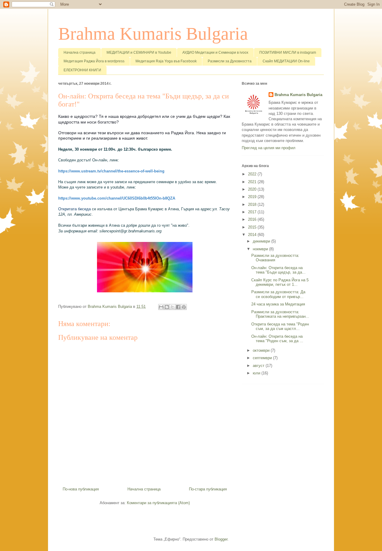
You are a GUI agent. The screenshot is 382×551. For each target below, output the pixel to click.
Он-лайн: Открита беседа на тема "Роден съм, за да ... (277, 338)
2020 (253, 189)
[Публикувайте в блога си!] (167, 307)
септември (263, 358)
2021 (253, 182)
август (259, 365)
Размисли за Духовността (230, 61)
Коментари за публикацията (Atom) (158, 503)
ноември (261, 249)
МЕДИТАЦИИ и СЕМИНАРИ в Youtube (139, 52)
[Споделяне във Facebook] (178, 307)
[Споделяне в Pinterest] (184, 307)
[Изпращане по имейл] (161, 307)
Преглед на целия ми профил (268, 148)
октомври (262, 350)
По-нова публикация (81, 489)
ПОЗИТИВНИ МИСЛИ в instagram (287, 52)
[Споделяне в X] (172, 307)
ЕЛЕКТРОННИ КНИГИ (82, 70)
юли (257, 373)
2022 (253, 174)
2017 (253, 212)
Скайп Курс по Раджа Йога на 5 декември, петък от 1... (280, 282)
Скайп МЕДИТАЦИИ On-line (286, 61)
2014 (253, 234)
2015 (253, 227)
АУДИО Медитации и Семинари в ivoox (215, 52)
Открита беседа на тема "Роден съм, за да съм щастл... (280, 326)
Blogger (221, 539)
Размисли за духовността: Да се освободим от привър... (278, 294)
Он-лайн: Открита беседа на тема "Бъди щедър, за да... (278, 270)
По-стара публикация (208, 489)
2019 (253, 197)
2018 (253, 204)
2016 (253, 219)
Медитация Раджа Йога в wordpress (94, 61)
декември (262, 241)
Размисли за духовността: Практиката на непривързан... (280, 314)
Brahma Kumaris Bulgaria (153, 34)
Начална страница (80, 52)
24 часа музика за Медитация (278, 304)
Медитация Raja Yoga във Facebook (166, 61)
